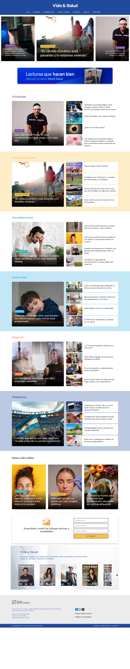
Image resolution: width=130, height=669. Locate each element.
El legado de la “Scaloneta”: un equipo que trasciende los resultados (99, 178)
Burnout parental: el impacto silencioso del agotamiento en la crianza (99, 298)
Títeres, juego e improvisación (96, 166)
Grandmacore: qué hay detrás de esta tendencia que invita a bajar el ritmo (99, 418)
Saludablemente (48, 12)
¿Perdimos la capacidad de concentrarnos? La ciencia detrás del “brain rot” (98, 262)
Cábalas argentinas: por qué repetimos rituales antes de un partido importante (37, 440)
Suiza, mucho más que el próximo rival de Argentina (99, 201)
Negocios (86, 12)
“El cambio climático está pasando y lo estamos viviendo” (37, 200)
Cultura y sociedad (63, 12)
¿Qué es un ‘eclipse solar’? (94, 127)
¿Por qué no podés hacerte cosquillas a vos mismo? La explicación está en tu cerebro (100, 239)
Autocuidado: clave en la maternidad (98, 308)
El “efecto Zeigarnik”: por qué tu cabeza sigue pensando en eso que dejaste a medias (37, 258)
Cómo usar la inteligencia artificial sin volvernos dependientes (99, 440)
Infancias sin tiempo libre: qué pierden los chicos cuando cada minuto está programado (36, 318)
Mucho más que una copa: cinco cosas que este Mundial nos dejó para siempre (100, 189)
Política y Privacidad (83, 617)
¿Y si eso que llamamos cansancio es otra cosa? (98, 346)
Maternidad (96, 12)
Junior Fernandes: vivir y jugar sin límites (100, 116)
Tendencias (76, 12)
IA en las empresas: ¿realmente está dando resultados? (98, 369)
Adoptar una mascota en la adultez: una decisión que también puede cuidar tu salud (100, 250)
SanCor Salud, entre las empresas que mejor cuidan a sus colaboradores (99, 380)
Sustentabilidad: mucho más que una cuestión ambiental (98, 429)
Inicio (28, 12)
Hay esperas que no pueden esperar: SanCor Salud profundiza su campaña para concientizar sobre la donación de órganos (99, 142)
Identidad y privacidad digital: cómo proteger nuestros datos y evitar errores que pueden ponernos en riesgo (16, 52)
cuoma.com (114, 626)
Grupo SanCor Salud (83, 613)
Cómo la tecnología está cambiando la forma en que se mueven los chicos (99, 287)
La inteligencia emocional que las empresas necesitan (34, 380)
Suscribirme (91, 536)
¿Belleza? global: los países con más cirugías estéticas (64, 501)
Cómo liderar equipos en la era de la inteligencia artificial (98, 358)
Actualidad (36, 12)
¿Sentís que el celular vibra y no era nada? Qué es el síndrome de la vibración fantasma (98, 407)
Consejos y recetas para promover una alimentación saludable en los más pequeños (100, 500)
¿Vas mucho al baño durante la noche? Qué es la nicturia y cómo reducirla (99, 227)
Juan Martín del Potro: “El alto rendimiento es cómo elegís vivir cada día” (115, 53)
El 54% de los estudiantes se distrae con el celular (98, 320)
